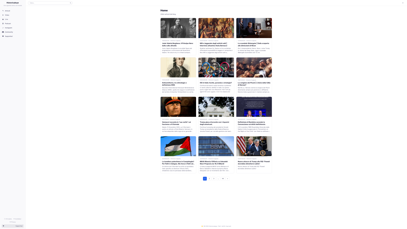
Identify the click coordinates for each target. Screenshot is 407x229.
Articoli (6, 11)
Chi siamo (8, 219)
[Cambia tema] (402, 3)
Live (5, 19)
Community (9, 32)
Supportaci (7, 36)
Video (7, 15)
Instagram (7, 28)
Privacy (13, 222)
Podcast (8, 23)
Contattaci (17, 219)
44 (223, 178)
